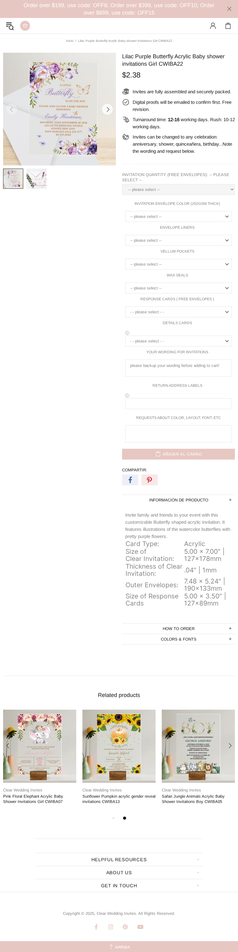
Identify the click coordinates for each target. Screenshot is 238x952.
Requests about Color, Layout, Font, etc (178, 418)
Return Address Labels (177, 385)
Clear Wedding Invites (25, 25)
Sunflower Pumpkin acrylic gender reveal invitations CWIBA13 (119, 799)
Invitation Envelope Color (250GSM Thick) (177, 203)
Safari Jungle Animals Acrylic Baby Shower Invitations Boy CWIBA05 (193, 799)
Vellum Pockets (177, 251)
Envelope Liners (177, 227)
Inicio (69, 40)
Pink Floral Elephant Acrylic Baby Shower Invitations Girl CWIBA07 (33, 799)
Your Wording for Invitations (177, 352)
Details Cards (177, 323)
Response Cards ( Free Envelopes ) (177, 299)
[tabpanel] (39, 762)
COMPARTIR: (134, 470)
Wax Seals (177, 275)
